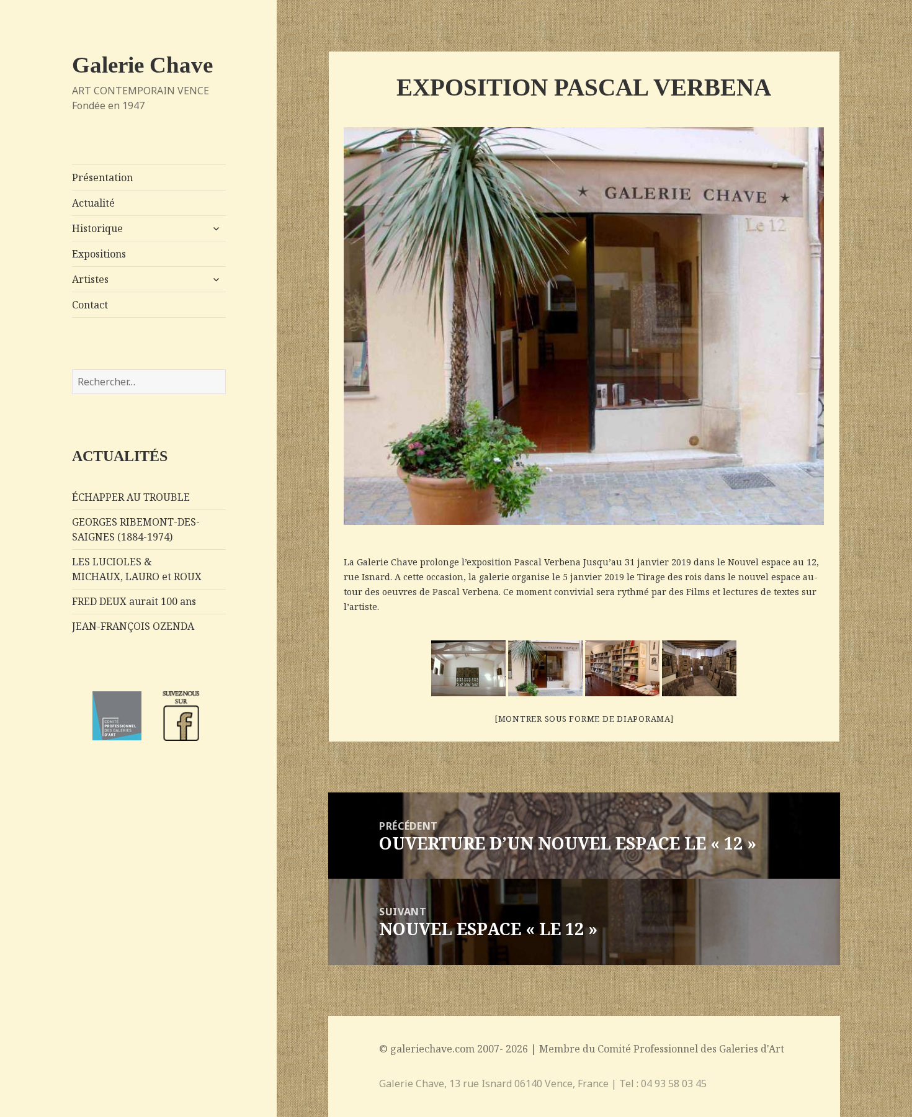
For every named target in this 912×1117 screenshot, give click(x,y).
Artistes (90, 279)
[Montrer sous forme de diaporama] (584, 718)
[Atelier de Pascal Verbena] (699, 668)
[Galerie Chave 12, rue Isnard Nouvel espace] (545, 668)
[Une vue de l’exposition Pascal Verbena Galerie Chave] (468, 668)
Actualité (93, 203)
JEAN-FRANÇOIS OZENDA (133, 626)
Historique (97, 228)
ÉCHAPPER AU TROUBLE (131, 497)
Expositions (99, 254)
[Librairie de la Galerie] (622, 668)
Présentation (102, 177)
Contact (90, 305)
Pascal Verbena (547, 562)
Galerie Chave (142, 65)
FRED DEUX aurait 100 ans (134, 601)
